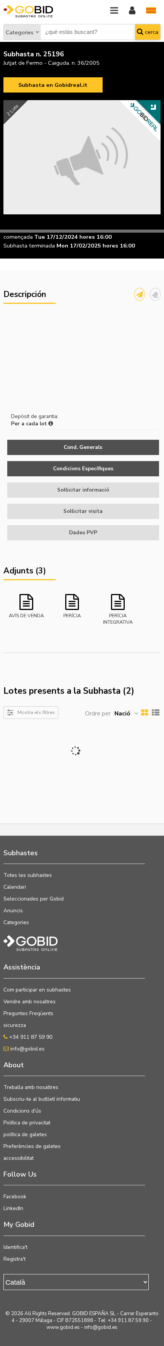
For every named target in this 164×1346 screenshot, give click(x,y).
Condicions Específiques (83, 468)
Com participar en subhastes (37, 989)
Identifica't (15, 1247)
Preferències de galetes (32, 1146)
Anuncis (13, 910)
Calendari (14, 887)
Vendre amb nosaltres (29, 1001)
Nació (122, 713)
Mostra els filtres (36, 712)
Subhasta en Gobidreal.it (52, 85)
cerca (150, 32)
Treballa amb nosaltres (30, 1087)
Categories (20, 32)
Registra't (14, 1259)
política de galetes (25, 1134)
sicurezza (14, 1025)
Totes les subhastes (27, 875)
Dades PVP (83, 532)
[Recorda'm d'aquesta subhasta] (155, 294)
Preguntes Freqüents (28, 1013)
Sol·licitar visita (83, 511)
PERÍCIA (72, 615)
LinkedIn (13, 1208)
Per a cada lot (29, 423)
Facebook (14, 1196)
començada (18, 237)
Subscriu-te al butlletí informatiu (41, 1099)
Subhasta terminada (29, 245)
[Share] (139, 294)
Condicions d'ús (22, 1110)
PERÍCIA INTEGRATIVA (118, 618)
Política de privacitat (26, 1122)
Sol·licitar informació (83, 489)
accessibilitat (18, 1158)
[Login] (132, 11)
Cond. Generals (83, 447)
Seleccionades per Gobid (33, 898)
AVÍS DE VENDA (26, 615)
